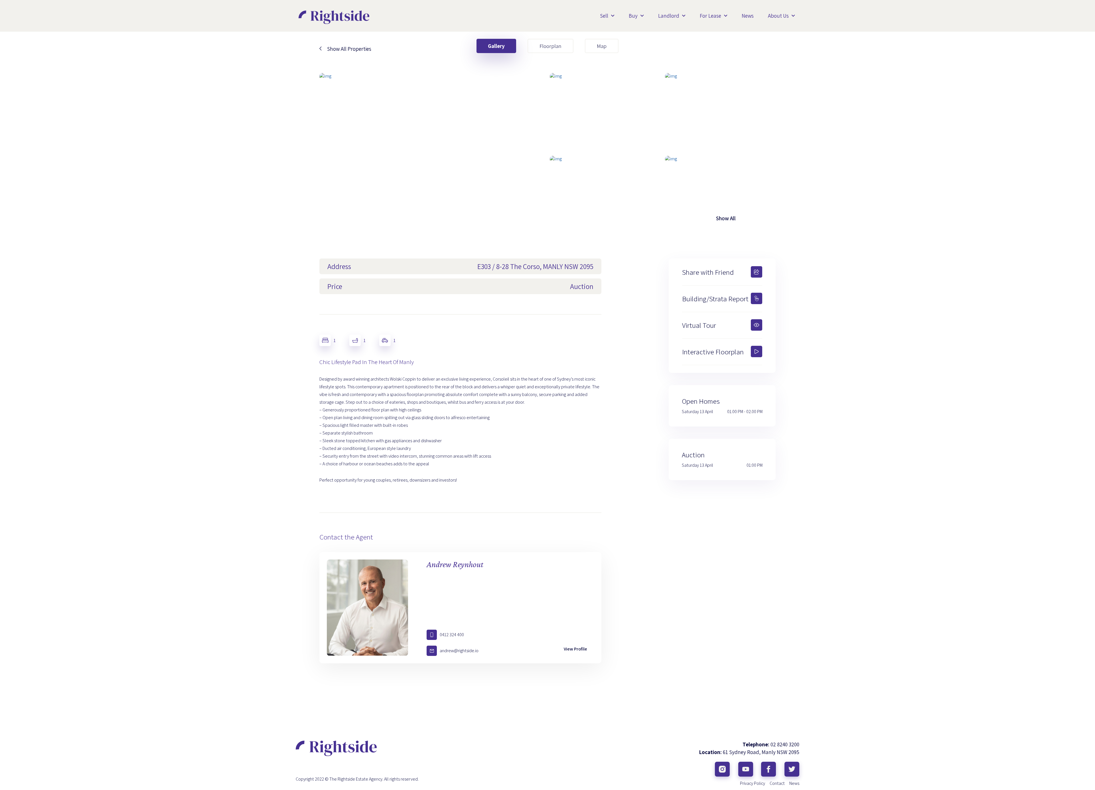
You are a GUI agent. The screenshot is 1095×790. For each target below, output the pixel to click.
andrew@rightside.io (459, 651)
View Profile (575, 649)
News (748, 15)
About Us (778, 15)
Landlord (668, 15)
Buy (633, 15)
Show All (726, 218)
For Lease (710, 15)
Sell (604, 15)
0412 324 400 (452, 635)
